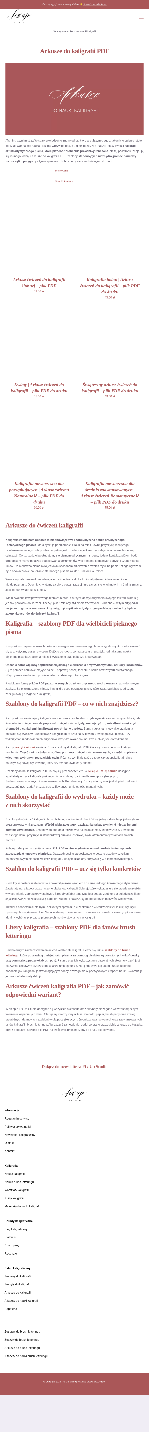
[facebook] (71, 1390)
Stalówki (10, 1237)
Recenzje (11, 1253)
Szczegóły (19, 241)
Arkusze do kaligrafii (18, 1292)
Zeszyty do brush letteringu (22, 1339)
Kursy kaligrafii (14, 1198)
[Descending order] (93, 171)
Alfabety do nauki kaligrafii (22, 1300)
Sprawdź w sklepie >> (95, 4)
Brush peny (12, 1245)
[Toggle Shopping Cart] (119, 19)
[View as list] (77, 190)
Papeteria (11, 1308)
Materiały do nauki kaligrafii (22, 1206)
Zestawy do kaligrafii (18, 1276)
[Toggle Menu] (141, 20)
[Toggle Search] (130, 19)
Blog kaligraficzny (16, 1229)
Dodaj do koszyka (36, 237)
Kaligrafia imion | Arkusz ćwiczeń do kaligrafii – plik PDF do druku (110, 285)
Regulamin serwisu (17, 1118)
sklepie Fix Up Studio (102, 771)
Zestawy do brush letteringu (22, 1331)
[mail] (83, 1390)
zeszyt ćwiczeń (25, 747)
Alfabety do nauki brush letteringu (26, 1356)
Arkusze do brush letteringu (22, 1347)
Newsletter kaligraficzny (20, 1134)
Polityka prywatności (18, 1126)
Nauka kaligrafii (15, 1173)
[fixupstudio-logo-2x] (74, 1088)
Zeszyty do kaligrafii (17, 1284)
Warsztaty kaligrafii (17, 1190)
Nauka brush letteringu (19, 1182)
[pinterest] (77, 1390)
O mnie (9, 1142)
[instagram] (65, 1390)
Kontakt (9, 1151)
